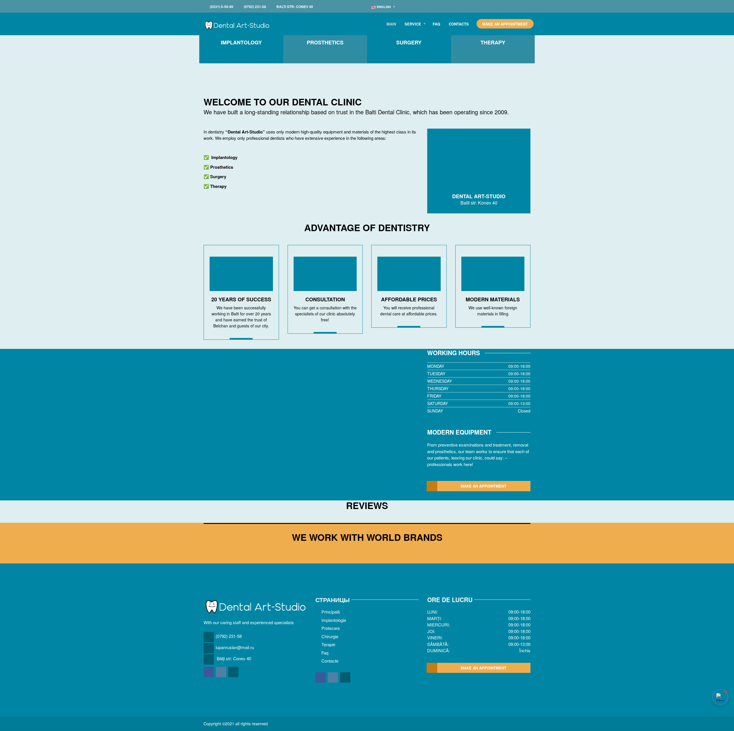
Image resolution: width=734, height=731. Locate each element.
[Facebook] (209, 672)
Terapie (328, 644)
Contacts (459, 24)
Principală (330, 612)
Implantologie (333, 620)
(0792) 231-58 (229, 636)
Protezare (330, 628)
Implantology (224, 157)
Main (391, 24)
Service (413, 24)
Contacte (329, 661)
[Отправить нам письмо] (233, 672)
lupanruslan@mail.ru (235, 647)
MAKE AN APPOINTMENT (483, 486)
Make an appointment (505, 24)
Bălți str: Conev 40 (234, 658)
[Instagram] (221, 672)
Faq (436, 24)
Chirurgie (329, 636)
